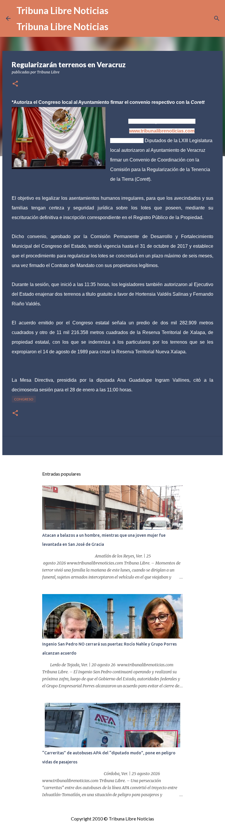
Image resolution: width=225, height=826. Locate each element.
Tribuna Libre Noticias (62, 10)
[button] (15, 84)
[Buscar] (216, 18)
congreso (23, 399)
